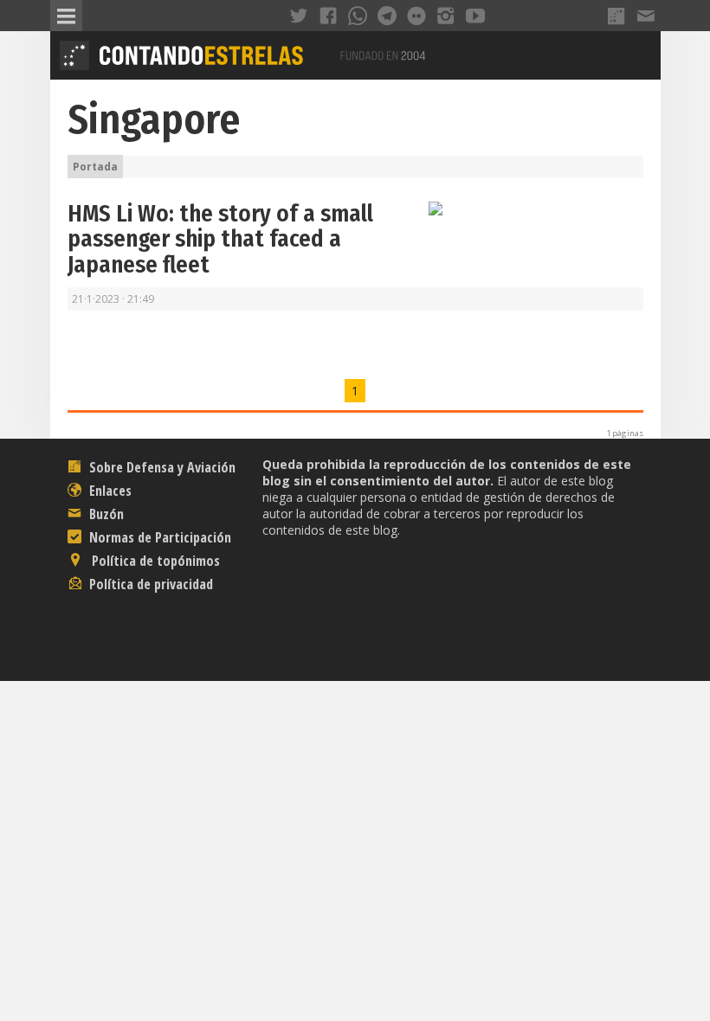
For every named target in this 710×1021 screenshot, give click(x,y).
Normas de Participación (158, 537)
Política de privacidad (149, 584)
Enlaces (109, 490)
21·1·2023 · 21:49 (113, 299)
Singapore (154, 119)
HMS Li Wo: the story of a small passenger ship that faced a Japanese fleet (220, 239)
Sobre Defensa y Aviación (161, 467)
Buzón (105, 513)
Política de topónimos (154, 560)
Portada (95, 166)
